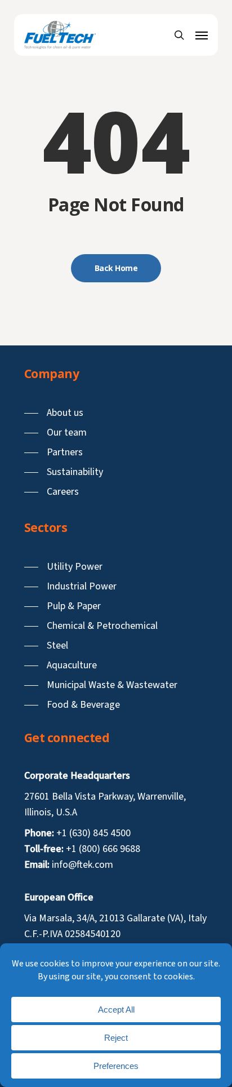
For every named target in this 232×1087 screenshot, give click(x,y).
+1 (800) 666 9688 (103, 849)
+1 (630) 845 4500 (93, 833)
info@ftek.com (82, 865)
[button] (201, 35)
